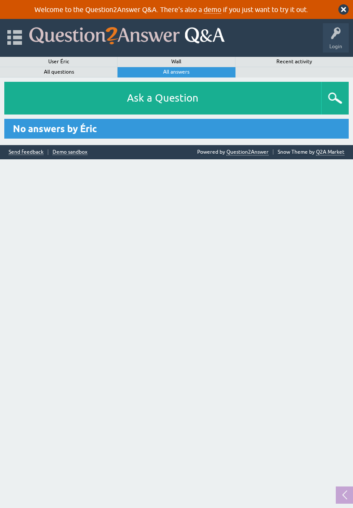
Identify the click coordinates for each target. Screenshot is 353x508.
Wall (176, 62)
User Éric (58, 62)
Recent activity (294, 62)
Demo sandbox (70, 152)
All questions (59, 72)
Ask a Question (162, 98)
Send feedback (26, 152)
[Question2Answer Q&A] (127, 33)
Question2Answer (247, 152)
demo (212, 9)
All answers (176, 72)
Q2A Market (330, 152)
